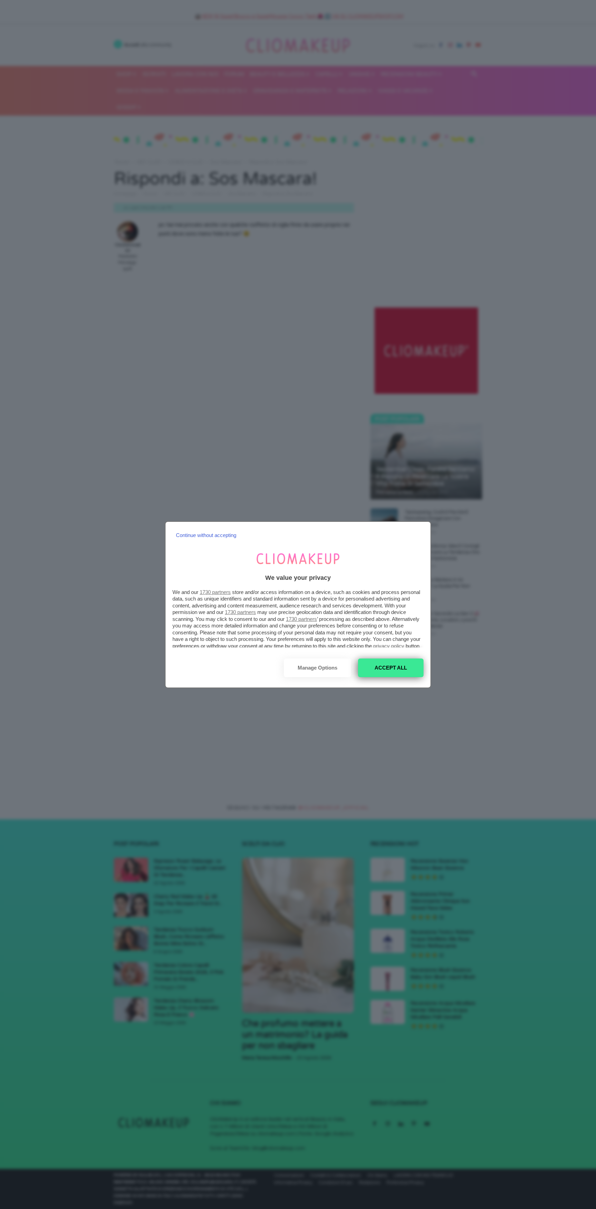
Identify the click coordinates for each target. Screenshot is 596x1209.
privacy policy (388, 646)
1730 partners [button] (215, 592)
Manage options (317, 668)
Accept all (391, 668)
